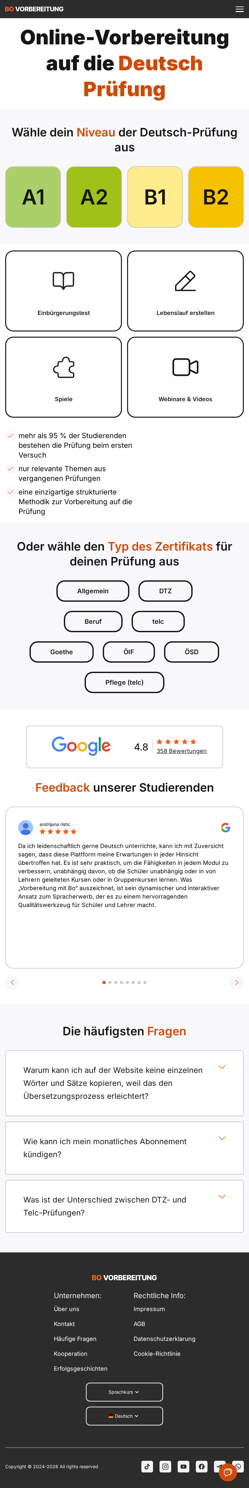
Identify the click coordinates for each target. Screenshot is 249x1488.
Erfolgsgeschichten (81, 1368)
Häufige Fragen (75, 1338)
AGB (139, 1323)
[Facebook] (202, 1466)
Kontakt (64, 1323)
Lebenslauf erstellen (186, 312)
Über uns (66, 1309)
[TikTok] (147, 1466)
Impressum (149, 1309)
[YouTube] (183, 1466)
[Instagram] (165, 1466)
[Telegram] (220, 1466)
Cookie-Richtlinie (157, 1353)
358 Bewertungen (182, 751)
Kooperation (71, 1353)
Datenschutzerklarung (165, 1338)
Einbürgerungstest (64, 312)
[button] (12, 982)
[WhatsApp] (238, 1466)
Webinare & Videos (185, 399)
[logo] (34, 9)
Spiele (64, 399)
